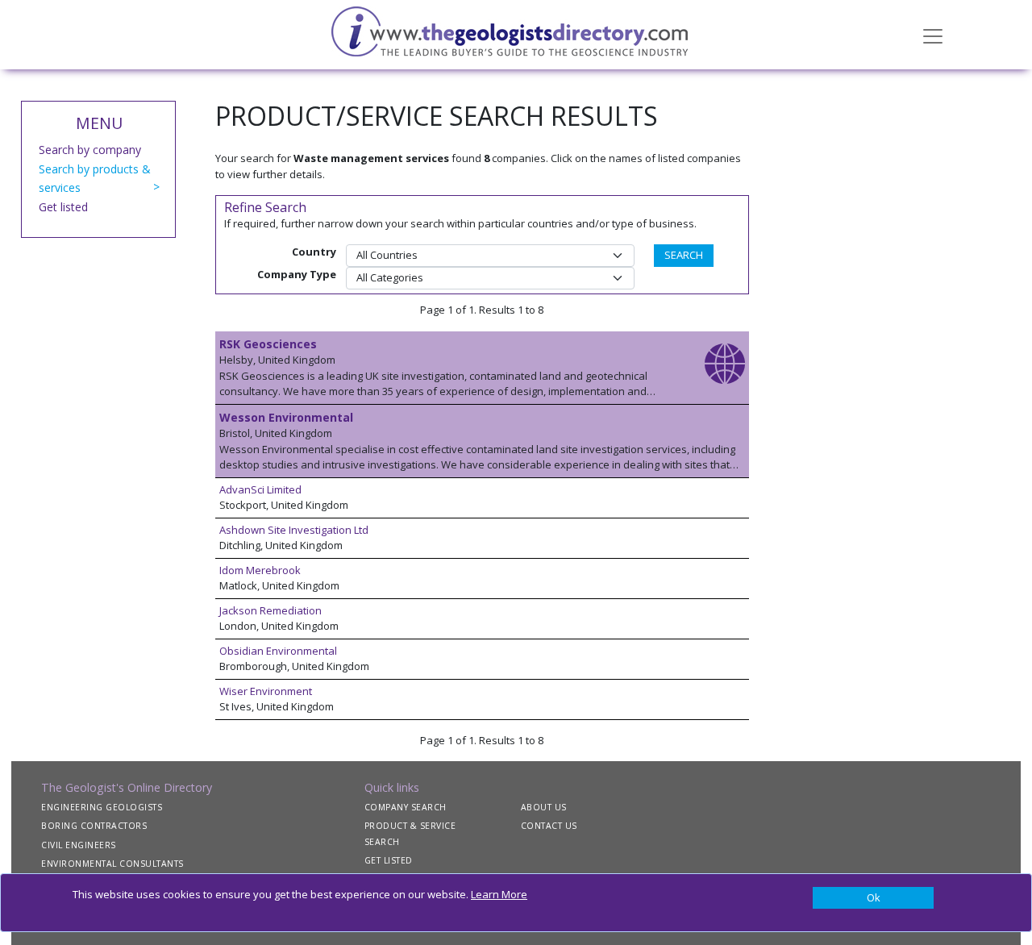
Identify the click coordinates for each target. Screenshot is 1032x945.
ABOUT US (544, 807)
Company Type (296, 274)
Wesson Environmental (286, 417)
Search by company (90, 149)
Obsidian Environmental (278, 650)
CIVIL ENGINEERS (78, 845)
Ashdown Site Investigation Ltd (293, 529)
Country (314, 251)
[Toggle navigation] (933, 34)
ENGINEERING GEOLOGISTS (101, 807)
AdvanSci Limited (260, 489)
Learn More (499, 894)
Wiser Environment (265, 691)
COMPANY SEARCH (405, 807)
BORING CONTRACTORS (94, 825)
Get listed (63, 206)
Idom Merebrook (260, 570)
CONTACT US (549, 825)
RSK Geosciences (268, 344)
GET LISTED (388, 860)
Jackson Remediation (270, 610)
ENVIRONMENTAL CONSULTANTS (112, 863)
